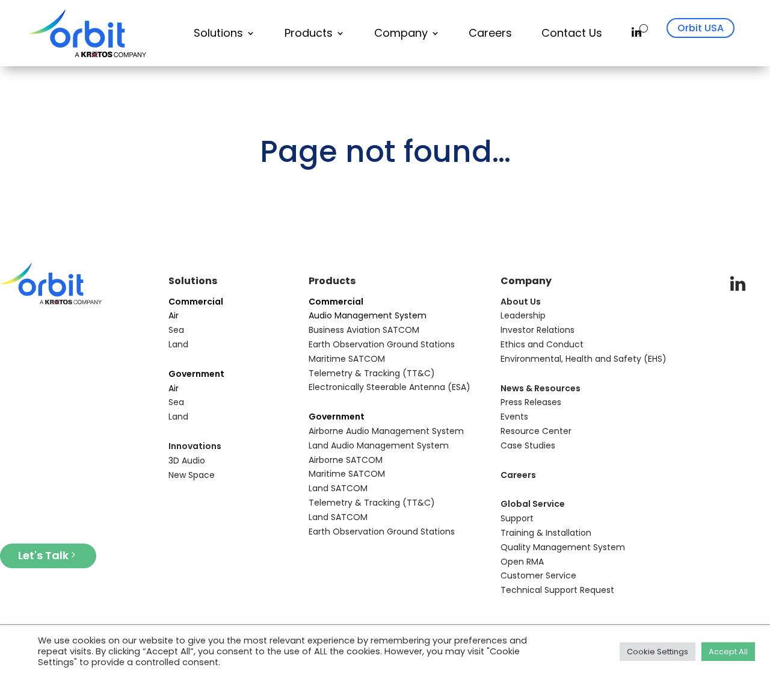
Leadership (523, 315)
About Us (520, 302)
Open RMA (522, 562)
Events (514, 417)
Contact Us (571, 32)
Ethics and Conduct (542, 344)
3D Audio (186, 460)
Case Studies (527, 445)
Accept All (728, 651)
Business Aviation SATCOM (364, 330)
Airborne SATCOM (346, 460)
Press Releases (530, 402)
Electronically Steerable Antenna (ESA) (389, 387)
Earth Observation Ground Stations (382, 344)
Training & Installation (545, 533)
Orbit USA (700, 28)
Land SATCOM (338, 488)
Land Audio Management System (379, 445)
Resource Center (535, 431)
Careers (490, 32)
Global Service (532, 504)
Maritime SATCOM (347, 359)
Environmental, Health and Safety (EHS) (583, 359)
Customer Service (538, 575)
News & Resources (540, 388)
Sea (176, 330)
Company (401, 32)
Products (309, 32)
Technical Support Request (557, 590)
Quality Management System (562, 547)
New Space (191, 475)
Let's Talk (43, 555)
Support (517, 518)
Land (178, 344)
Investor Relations (537, 330)
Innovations (194, 446)
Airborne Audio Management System (386, 431)
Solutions (218, 32)
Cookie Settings (657, 651)
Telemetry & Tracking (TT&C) (372, 373)
